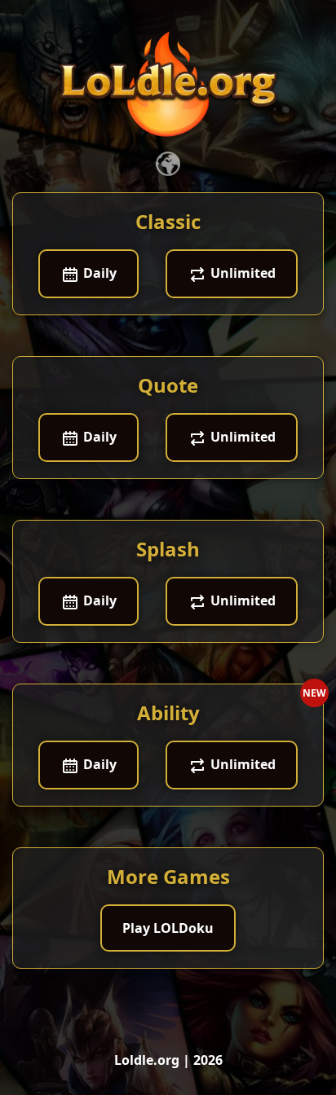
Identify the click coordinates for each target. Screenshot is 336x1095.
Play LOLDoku (168, 928)
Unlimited (241, 273)
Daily (98, 273)
